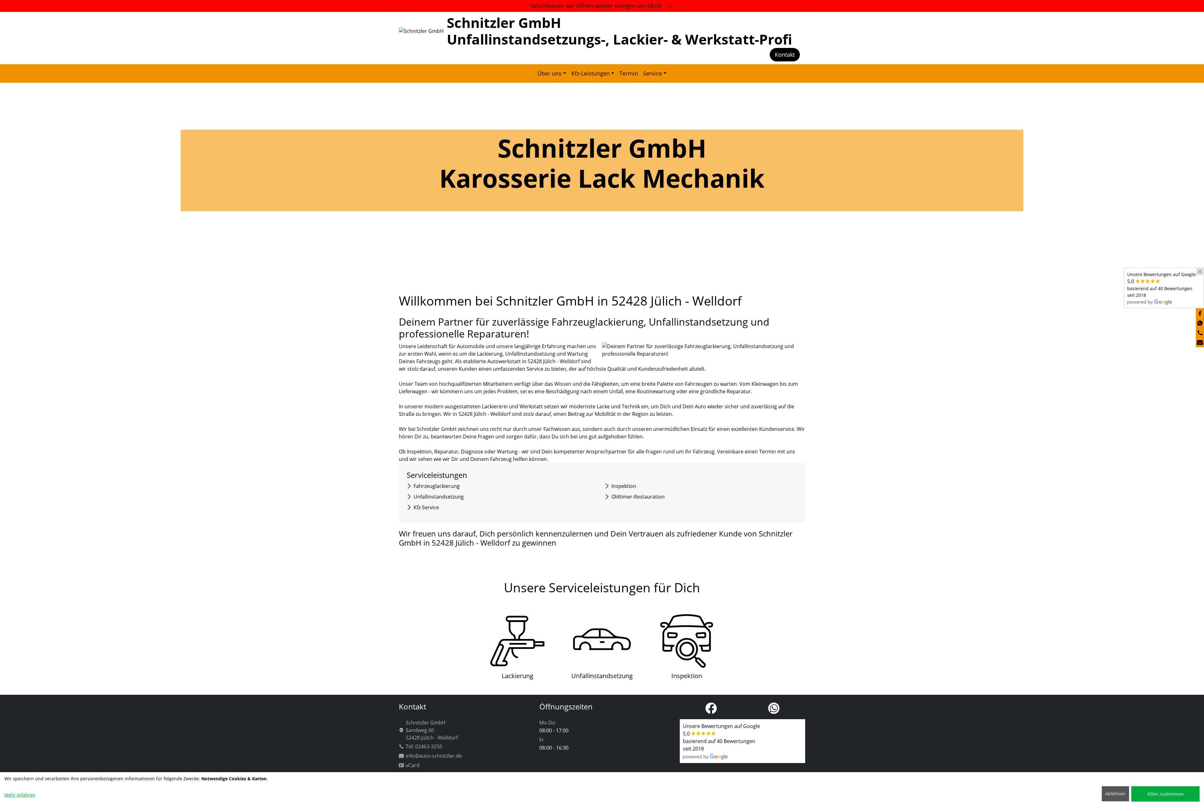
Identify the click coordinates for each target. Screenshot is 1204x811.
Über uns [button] (549, 73)
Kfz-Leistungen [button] (590, 73)
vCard (413, 765)
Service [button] (652, 73)
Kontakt (785, 54)
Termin (628, 73)
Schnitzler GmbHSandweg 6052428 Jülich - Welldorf (432, 730)
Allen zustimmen (1165, 794)
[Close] (1200, 271)
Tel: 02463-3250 (424, 746)
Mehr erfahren (19, 795)
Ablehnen (1115, 794)
